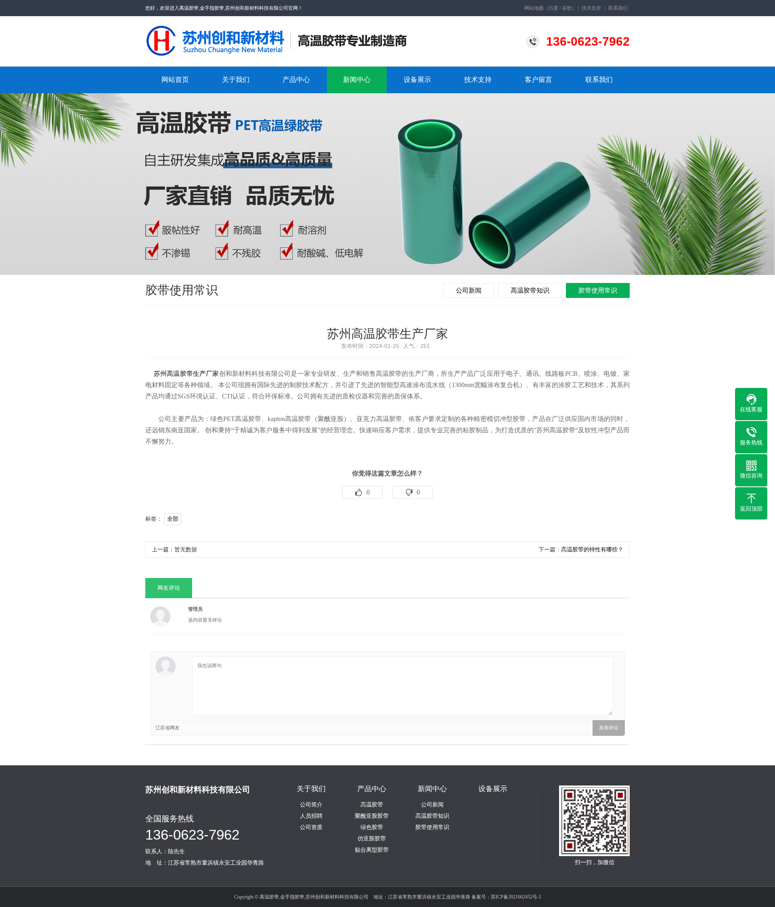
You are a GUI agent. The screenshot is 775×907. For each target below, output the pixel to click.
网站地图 (534, 8)
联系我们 (618, 8)
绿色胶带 (371, 827)
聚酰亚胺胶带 (372, 816)
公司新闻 (469, 290)
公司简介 (311, 805)
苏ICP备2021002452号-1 (516, 897)
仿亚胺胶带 (372, 839)
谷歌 (567, 8)
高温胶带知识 (530, 290)
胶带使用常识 (597, 290)
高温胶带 (371, 805)
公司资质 (311, 827)
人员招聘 (311, 816)
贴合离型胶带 (372, 850)
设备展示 (417, 80)
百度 (553, 8)
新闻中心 (357, 80)
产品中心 (296, 80)
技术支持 (591, 8)
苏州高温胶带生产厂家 (186, 373)
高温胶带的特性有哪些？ (592, 550)
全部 (172, 519)
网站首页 (175, 80)
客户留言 (538, 80)
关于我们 (235, 80)
